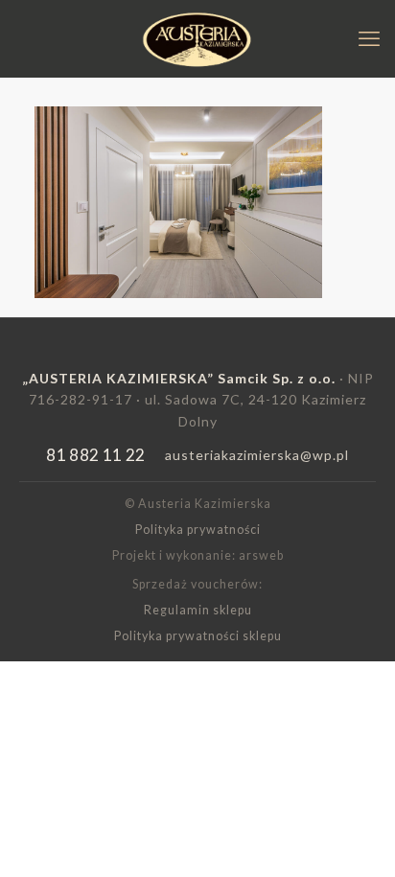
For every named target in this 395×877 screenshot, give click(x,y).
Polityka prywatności (198, 529)
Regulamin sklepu (198, 610)
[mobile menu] (369, 38)
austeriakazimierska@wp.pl (257, 455)
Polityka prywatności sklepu (198, 636)
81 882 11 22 (95, 455)
